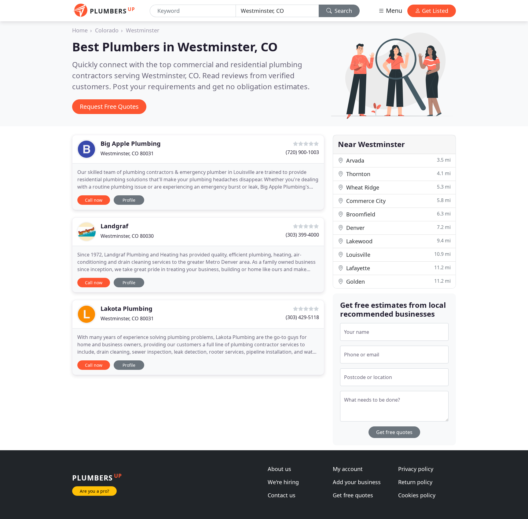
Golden (398, 281)
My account (348, 469)
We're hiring (283, 482)
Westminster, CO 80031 (127, 153)
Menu (393, 10)
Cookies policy (416, 495)
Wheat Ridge (398, 187)
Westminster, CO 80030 (127, 236)
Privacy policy (415, 469)
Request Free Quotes (109, 106)
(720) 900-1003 (302, 152)
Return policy (415, 482)
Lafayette (398, 268)
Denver (398, 227)
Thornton (398, 174)
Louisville (398, 254)
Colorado (107, 30)
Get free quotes (394, 432)
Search (342, 10)
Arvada (398, 160)
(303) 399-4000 (302, 234)
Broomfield (398, 214)
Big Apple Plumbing (131, 143)
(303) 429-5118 (302, 317)
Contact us (281, 495)
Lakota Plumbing (126, 308)
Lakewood (398, 241)
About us (279, 469)
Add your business (357, 482)
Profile (129, 200)
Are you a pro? (94, 491)
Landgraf (114, 226)
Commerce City (398, 200)
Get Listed (434, 10)
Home (80, 30)
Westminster (142, 30)
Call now (93, 200)
